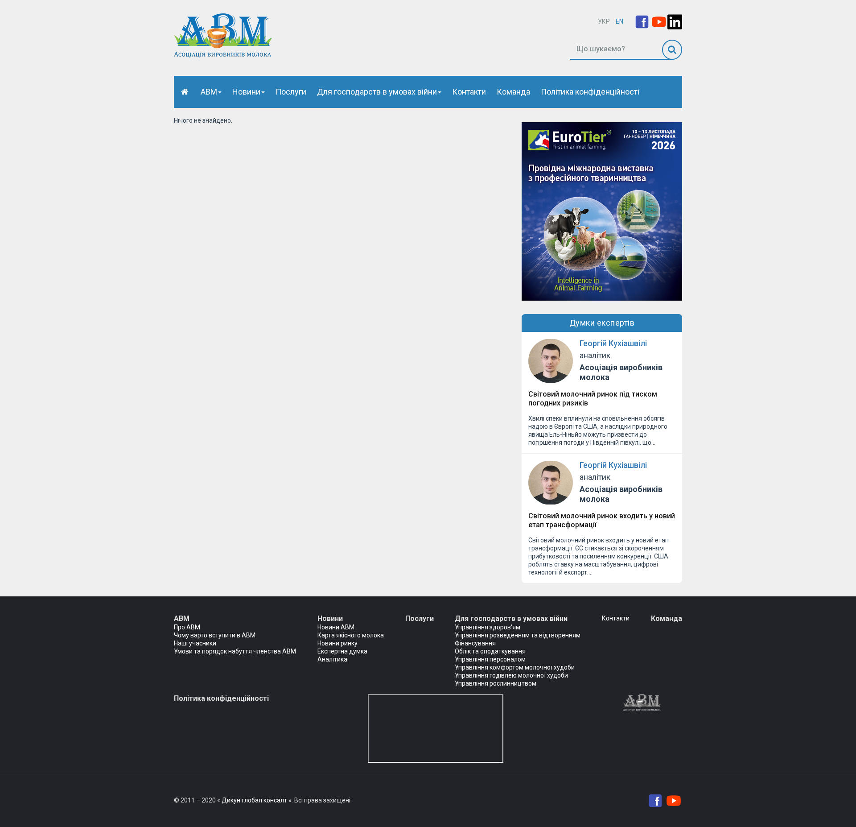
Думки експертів (602, 322)
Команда (513, 91)
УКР (604, 21)
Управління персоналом (490, 659)
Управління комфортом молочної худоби (515, 667)
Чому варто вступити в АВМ (214, 635)
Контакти (469, 91)
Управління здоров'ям (487, 627)
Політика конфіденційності (590, 91)
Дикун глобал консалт (254, 800)
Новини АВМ (335, 627)
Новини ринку (337, 643)
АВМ (209, 91)
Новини (246, 91)
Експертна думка (342, 651)
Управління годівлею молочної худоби (511, 675)
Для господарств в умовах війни (377, 91)
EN (619, 21)
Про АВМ (187, 627)
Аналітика (332, 659)
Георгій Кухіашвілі (613, 343)
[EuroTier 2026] (602, 211)
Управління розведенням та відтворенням (517, 635)
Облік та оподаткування (490, 651)
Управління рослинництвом (495, 683)
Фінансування (475, 643)
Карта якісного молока (350, 635)
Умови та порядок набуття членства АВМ (235, 651)
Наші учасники (195, 643)
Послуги (291, 91)
